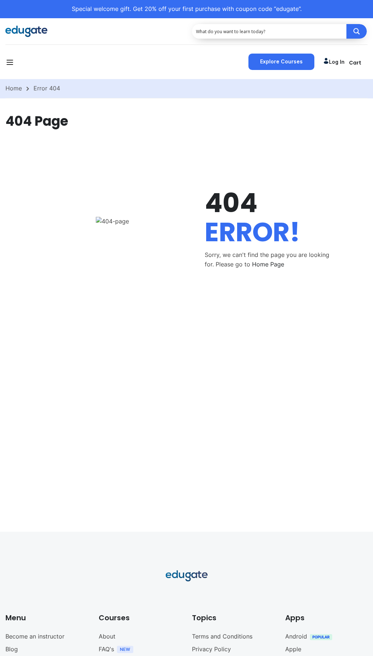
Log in (337, 62)
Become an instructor (34, 636)
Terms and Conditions (222, 636)
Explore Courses (281, 61)
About (107, 636)
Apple (293, 649)
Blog (11, 649)
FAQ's (106, 649)
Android (296, 636)
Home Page (268, 264)
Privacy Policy (211, 649)
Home (13, 88)
